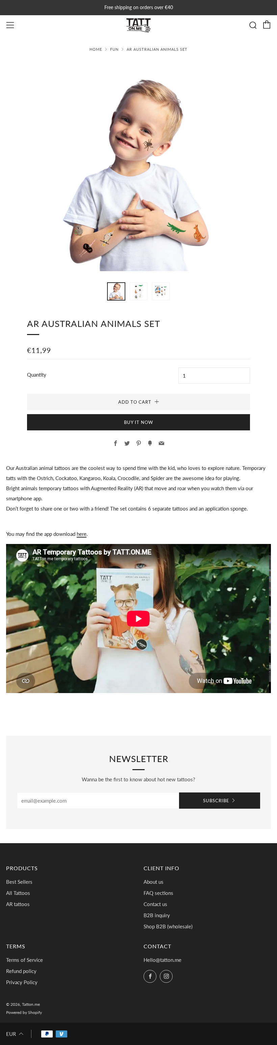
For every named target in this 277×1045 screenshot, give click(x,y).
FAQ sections (158, 893)
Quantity (36, 375)
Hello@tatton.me (162, 960)
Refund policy (21, 971)
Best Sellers (19, 882)
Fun (114, 49)
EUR (11, 1034)
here (81, 534)
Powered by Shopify (24, 1012)
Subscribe (216, 800)
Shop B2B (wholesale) (168, 926)
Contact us (155, 904)
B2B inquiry (157, 915)
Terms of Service (24, 960)
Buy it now (138, 422)
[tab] (116, 291)
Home (96, 49)
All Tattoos (18, 893)
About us (153, 882)
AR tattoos (18, 904)
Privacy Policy (21, 982)
